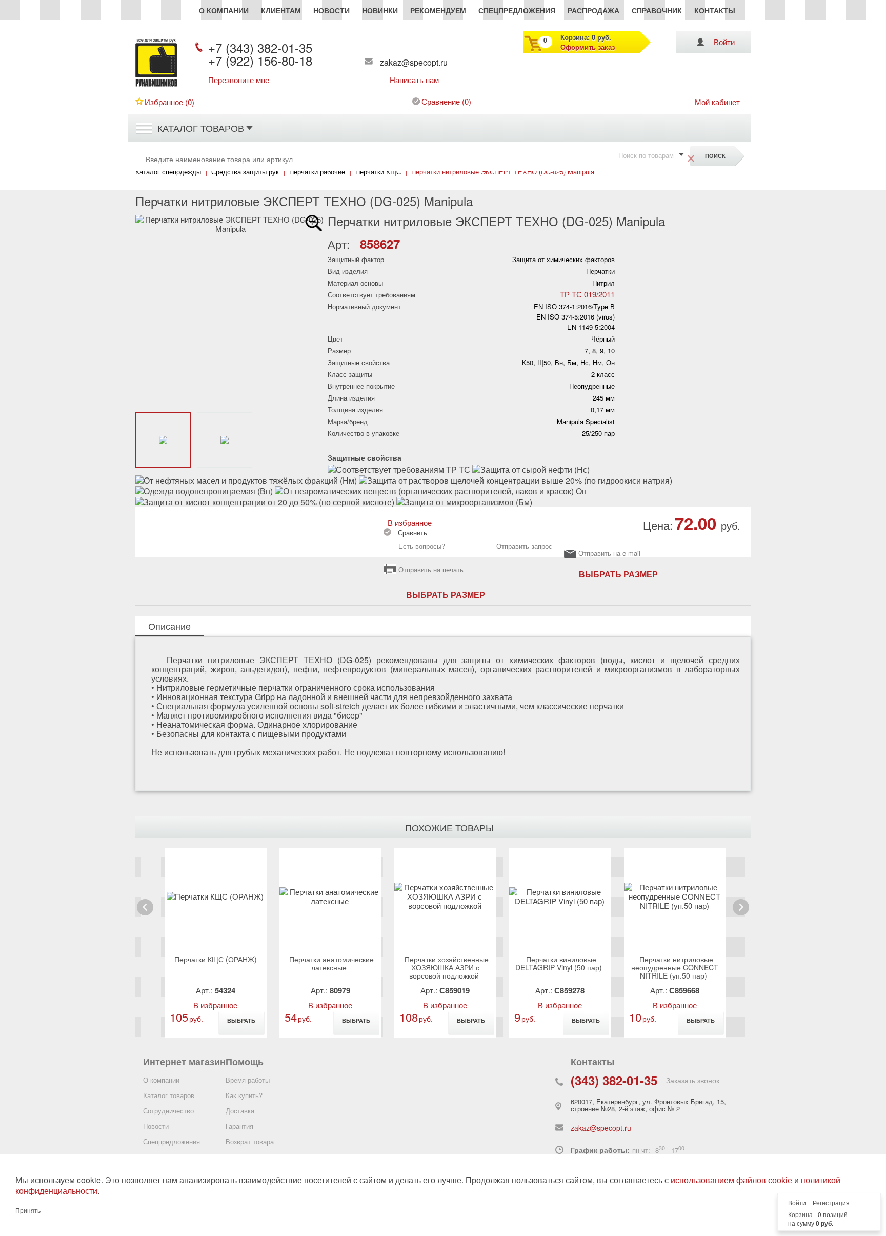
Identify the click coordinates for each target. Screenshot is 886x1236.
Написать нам (414, 80)
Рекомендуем (438, 10)
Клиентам (281, 10)
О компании (224, 10)
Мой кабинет (717, 101)
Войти (724, 41)
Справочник (657, 10)
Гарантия (239, 1126)
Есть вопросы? (421, 546)
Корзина (800, 1215)
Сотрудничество (168, 1110)
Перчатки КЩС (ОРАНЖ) (215, 959)
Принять (28, 1210)
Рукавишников (156, 86)
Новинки (380, 10)
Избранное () (169, 101)
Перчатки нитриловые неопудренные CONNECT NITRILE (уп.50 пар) (674, 967)
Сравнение (440, 101)
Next (741, 914)
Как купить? (244, 1095)
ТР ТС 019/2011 (587, 294)
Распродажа (593, 10)
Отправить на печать (431, 569)
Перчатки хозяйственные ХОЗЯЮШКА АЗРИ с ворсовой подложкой (447, 967)
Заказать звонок (692, 1080)
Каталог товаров (200, 128)
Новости (331, 10)
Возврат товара (250, 1141)
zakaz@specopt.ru (414, 62)
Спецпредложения (516, 10)
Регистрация (831, 1203)
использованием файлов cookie (731, 1180)
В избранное (408, 522)
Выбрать (241, 1020)
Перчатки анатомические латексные (331, 963)
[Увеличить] (314, 223)
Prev (145, 914)
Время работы (248, 1080)
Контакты (714, 10)
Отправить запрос (524, 546)
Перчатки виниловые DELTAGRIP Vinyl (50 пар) (558, 963)
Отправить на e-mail (609, 553)
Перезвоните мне (238, 80)
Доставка (240, 1110)
